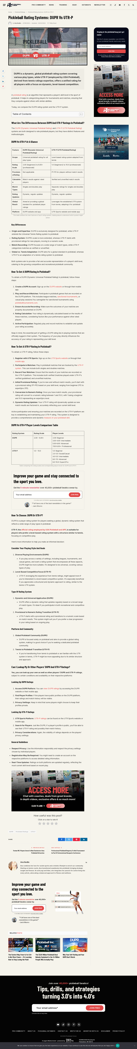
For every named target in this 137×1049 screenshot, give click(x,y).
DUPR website (56, 287)
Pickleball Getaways (46, 1031)
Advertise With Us (91, 1031)
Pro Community (39, 5)
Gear (74, 5)
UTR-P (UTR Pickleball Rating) (69, 128)
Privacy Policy (119, 1031)
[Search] (133, 5)
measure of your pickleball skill (57, 418)
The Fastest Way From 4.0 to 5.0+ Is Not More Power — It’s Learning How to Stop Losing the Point (20, 957)
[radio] (39, 824)
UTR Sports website (59, 358)
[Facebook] (3, 71)
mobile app (19, 361)
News (51, 5)
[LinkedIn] (3, 81)
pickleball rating (19, 95)
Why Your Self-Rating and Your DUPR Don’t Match (73, 956)
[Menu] (4, 5)
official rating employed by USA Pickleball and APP (43, 530)
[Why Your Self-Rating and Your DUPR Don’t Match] (75, 945)
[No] (134, 1046)
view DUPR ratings (51, 688)
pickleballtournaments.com (26, 303)
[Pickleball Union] (14, 5)
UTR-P (33, 831)
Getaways (86, 5)
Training (63, 5)
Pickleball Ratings (22, 831)
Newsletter (99, 5)
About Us (31, 1031)
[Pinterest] (3, 86)
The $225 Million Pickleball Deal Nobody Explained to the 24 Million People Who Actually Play (47, 957)
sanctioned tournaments (67, 297)
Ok (118, 1045)
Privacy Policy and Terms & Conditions (56, 500)
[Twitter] (3, 76)
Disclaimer (105, 1031)
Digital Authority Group (69, 1041)
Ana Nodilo (17, 23)
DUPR (11, 831)
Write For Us (75, 1031)
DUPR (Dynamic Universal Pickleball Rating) (33, 128)
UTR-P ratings (40, 718)
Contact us (63, 1031)
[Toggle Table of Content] (80, 114)
